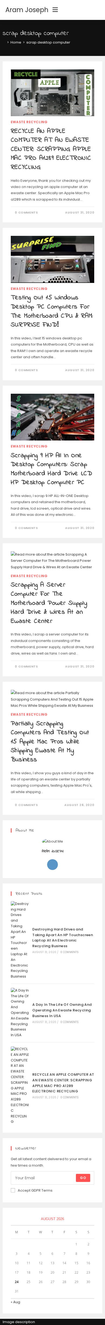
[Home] (4, 42)
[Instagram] (52, 864)
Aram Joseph (26, 9)
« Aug (15, 1302)
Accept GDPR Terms (35, 1190)
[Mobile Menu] (55, 10)
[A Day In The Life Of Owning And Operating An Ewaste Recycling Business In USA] (20, 1013)
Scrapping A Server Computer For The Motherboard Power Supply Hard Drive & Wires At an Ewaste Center (49, 603)
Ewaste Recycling (29, 122)
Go (83, 1177)
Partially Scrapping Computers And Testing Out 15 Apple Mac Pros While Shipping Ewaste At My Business (50, 742)
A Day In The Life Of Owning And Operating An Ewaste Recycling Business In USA (62, 1010)
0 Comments (26, 212)
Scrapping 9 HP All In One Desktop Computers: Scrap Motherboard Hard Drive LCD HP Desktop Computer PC (51, 469)
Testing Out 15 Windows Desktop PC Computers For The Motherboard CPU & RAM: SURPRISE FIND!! (52, 311)
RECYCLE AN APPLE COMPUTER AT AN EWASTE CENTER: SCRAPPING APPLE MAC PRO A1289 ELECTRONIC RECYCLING (51, 149)
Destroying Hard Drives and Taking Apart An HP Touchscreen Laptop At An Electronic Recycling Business (62, 938)
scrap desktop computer (48, 42)
